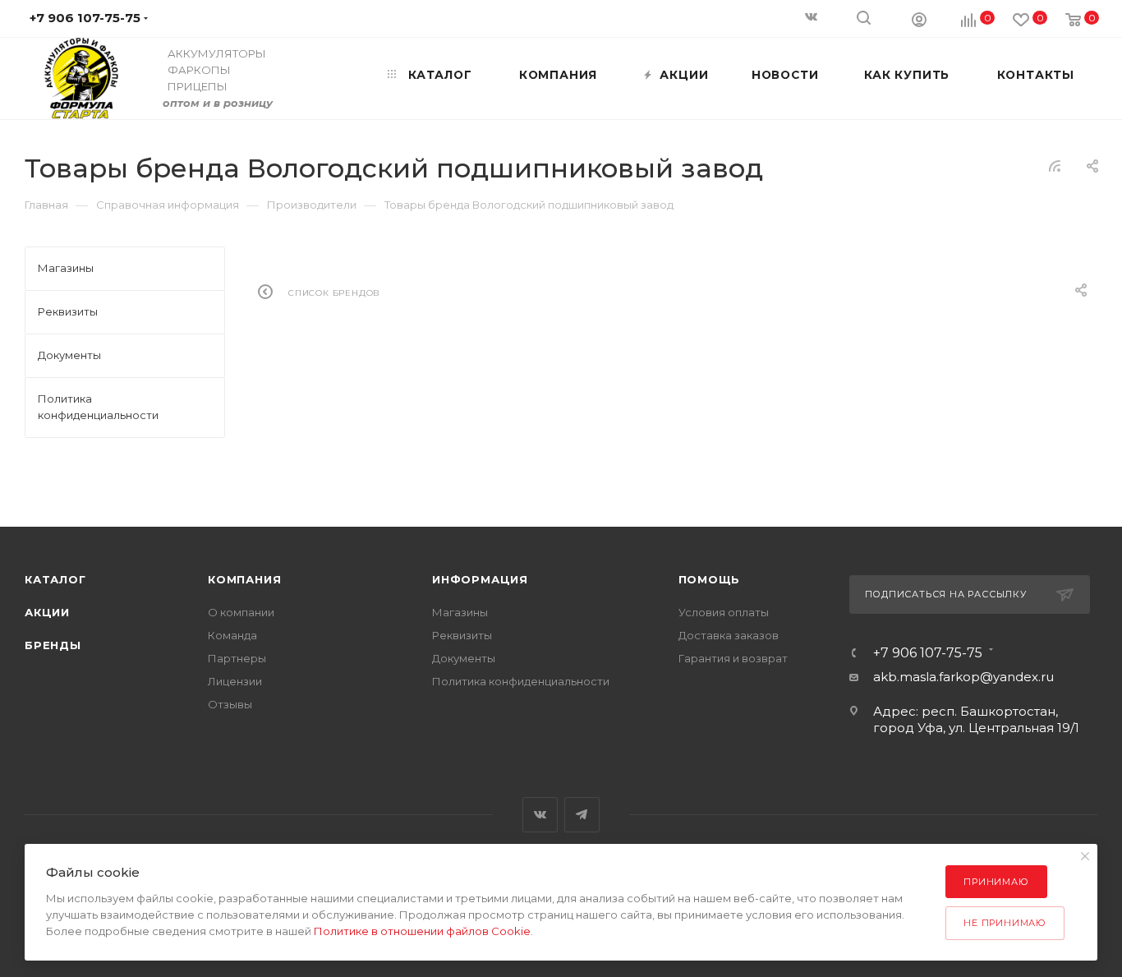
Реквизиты (462, 635)
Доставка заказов (728, 635)
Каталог (55, 579)
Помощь (709, 579)
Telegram (582, 814)
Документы (463, 658)
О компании (241, 612)
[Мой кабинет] (919, 19)
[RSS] (1054, 165)
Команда (232, 635)
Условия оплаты (723, 612)
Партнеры (237, 658)
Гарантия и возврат (733, 658)
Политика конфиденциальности (520, 681)
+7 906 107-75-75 (927, 653)
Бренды (53, 645)
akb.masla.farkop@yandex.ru (963, 676)
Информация (480, 579)
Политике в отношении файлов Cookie (422, 931)
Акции (47, 612)
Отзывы (230, 704)
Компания (244, 579)
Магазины (460, 612)
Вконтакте (540, 814)
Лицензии (235, 681)
